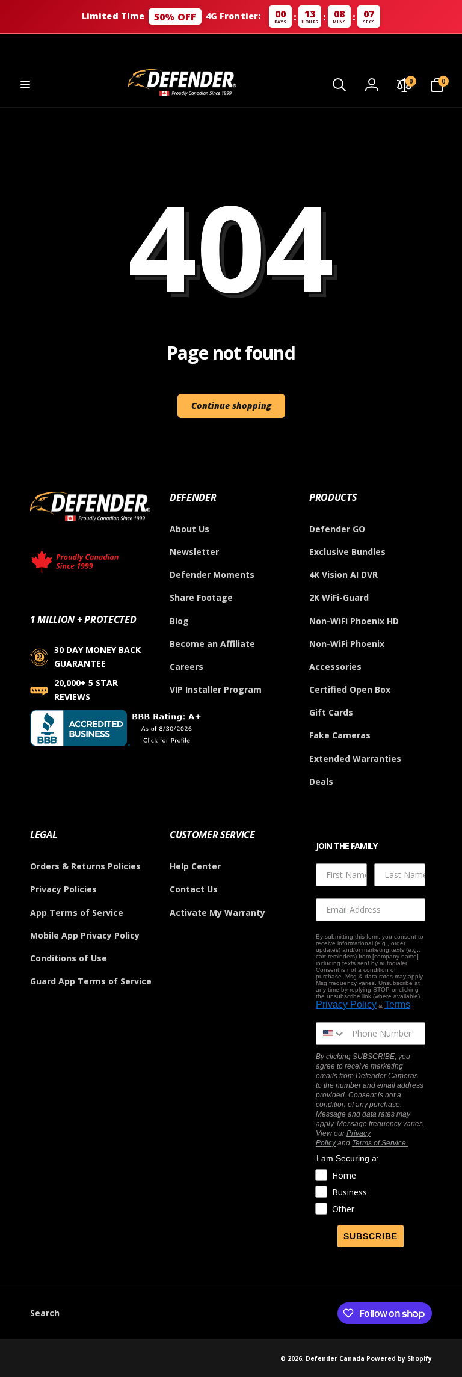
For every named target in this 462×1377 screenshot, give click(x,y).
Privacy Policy (346, 1004)
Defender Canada (335, 1358)
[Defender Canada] (90, 523)
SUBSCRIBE (370, 1236)
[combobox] (331, 1033)
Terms (397, 1004)
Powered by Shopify (399, 1358)
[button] (25, 85)
